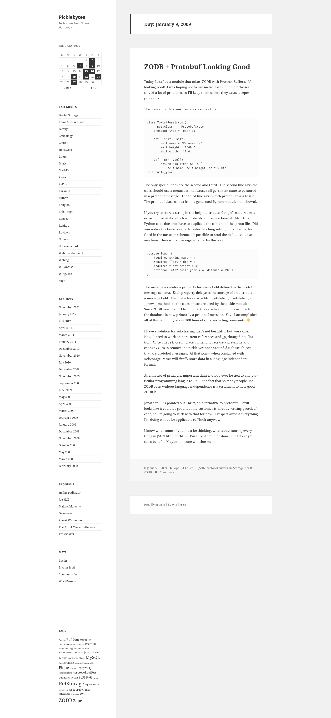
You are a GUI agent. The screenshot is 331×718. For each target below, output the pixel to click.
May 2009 (65, 397)
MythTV (64, 170)
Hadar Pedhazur (70, 493)
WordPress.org (68, 581)
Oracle (70, 662)
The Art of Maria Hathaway (77, 527)
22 (86, 77)
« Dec (67, 88)
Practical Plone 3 (66, 673)
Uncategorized (68, 246)
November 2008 (69, 438)
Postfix (73, 668)
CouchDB (90, 644)
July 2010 (65, 362)
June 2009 (65, 390)
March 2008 (66, 459)
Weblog (64, 260)
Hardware (66, 150)
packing (78, 663)
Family (63, 129)
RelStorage (66, 212)
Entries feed (67, 567)
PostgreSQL (85, 668)
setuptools (63, 690)
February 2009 (68, 418)
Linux (62, 156)
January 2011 (67, 342)
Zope (62, 281)
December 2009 (69, 369)
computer (85, 639)
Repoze (63, 219)
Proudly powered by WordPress (165, 505)
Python (63, 198)
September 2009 (69, 383)
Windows (75, 694)
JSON (92, 652)
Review (96, 685)
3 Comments (166, 472)
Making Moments (70, 506)
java (86, 652)
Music (63, 163)
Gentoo (63, 143)
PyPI (82, 677)
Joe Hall (64, 499)
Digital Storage (68, 115)
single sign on (76, 689)
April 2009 (65, 404)
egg (71, 648)
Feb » (93, 88)
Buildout (72, 639)
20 (74, 77)
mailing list (73, 658)
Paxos (85, 663)
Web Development (71, 253)
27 (74, 82)
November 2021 (69, 307)
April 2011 (65, 328)
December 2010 (69, 349)
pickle (91, 663)
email (76, 648)
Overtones (65, 513)
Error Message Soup (72, 122)
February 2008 (68, 466)
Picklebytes (72, 17)
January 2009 (67, 424)
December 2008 (69, 431)
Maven (82, 658)
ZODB (65, 700)
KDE (97, 652)
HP (82, 652)
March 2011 (66, 335)
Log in (63, 560)
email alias (84, 648)
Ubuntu (64, 239)
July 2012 (65, 321)
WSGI (84, 694)
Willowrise (66, 267)
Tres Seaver (66, 534)
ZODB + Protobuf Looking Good (197, 66)
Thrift (87, 690)
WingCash (65, 274)
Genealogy (66, 136)
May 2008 (65, 452)
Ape (60, 640)
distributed (64, 648)
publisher (64, 677)
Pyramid (64, 191)
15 (86, 71)
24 (98, 77)
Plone (62, 177)
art (64, 640)
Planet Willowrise (70, 520)
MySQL (93, 657)
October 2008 (67, 445)
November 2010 (69, 355)
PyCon (63, 184)
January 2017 (67, 314)
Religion (64, 205)
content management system (71, 644)
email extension (66, 652)
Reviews (64, 232)
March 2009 (66, 411)
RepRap (64, 225)
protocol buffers (85, 672)
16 (92, 71)
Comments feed (69, 574)
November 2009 (69, 376)
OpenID (62, 663)
